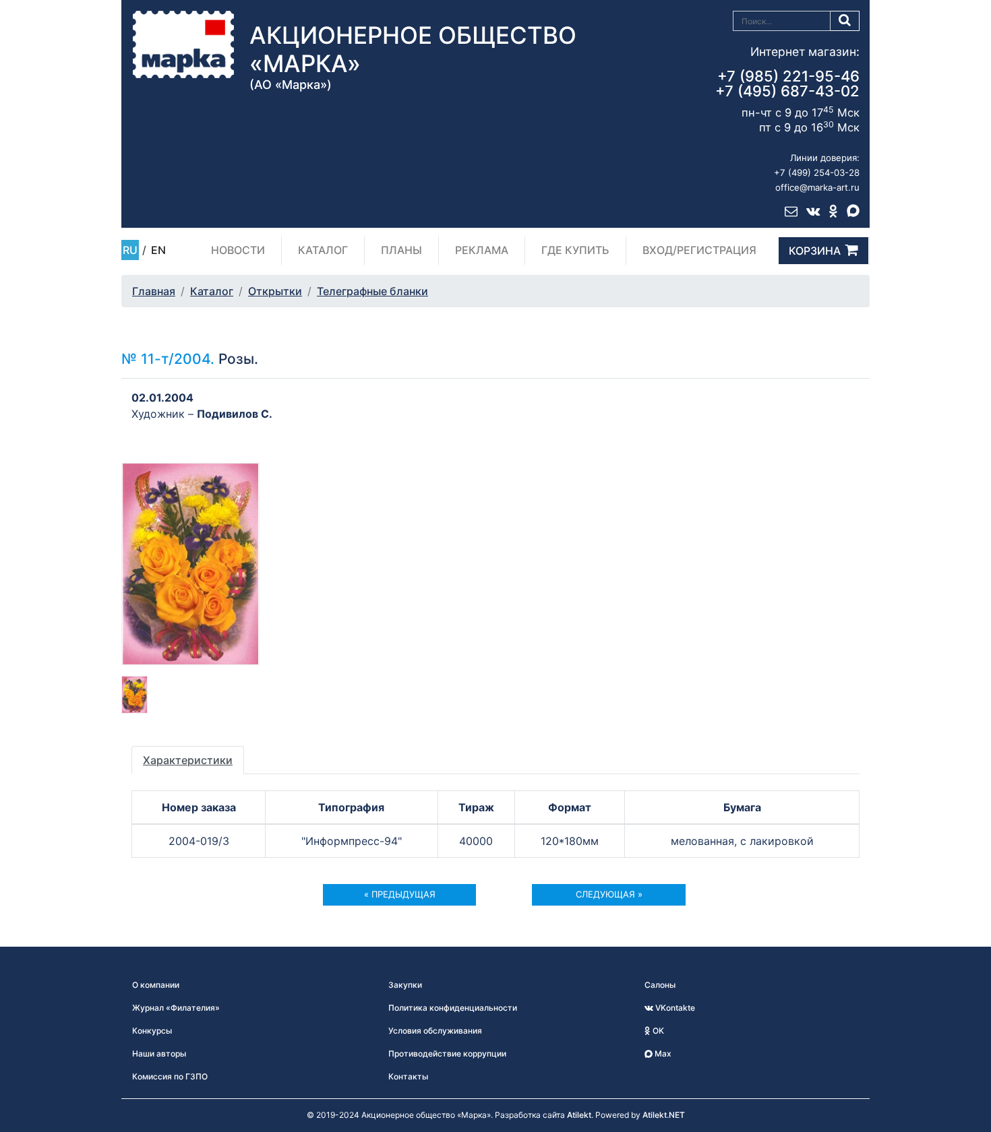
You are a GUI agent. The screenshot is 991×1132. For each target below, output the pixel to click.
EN (158, 250)
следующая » (609, 894)
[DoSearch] (845, 21)
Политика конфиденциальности (452, 1008)
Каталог (323, 250)
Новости (238, 250)
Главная (153, 291)
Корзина (815, 250)
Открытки (275, 291)
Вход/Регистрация (699, 250)
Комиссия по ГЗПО (170, 1076)
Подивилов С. (234, 413)
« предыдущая (400, 894)
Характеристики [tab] (188, 760)
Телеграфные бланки (372, 291)
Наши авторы (159, 1053)
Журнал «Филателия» (176, 1008)
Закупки (405, 985)
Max (662, 1053)
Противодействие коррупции (447, 1053)
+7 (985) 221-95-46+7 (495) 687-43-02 (787, 83)
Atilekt (579, 1115)
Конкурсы (152, 1031)
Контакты (408, 1076)
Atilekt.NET (663, 1115)
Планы (401, 250)
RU (130, 250)
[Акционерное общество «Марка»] (183, 44)
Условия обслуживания (435, 1031)
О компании (155, 985)
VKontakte (674, 1008)
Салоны (659, 985)
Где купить (575, 250)
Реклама (481, 250)
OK (657, 1031)
